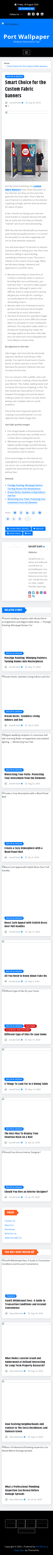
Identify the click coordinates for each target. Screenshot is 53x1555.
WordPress (41, 1546)
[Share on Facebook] (14, 512)
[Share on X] (21, 512)
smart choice (14, 533)
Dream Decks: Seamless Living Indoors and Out (22, 718)
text (29, 533)
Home (7, 63)
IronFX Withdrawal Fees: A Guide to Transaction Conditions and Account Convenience (25, 1304)
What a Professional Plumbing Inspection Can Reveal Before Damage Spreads (22, 1490)
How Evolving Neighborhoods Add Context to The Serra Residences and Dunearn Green (26, 1428)
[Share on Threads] (19, 518)
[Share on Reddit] (7, 518)
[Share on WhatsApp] (33, 512)
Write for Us (10, 1233)
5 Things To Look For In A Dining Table (26, 1084)
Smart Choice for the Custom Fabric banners (27, 66)
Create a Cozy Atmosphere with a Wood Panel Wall (24, 850)
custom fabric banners (19, 528)
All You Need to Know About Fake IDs (26, 976)
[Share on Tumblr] (13, 518)
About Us (9, 1225)
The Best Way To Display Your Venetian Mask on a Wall (21, 1135)
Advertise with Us (13, 1237)
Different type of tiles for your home (26, 1034)
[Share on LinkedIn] (27, 512)
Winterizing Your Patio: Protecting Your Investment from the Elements (25, 776)
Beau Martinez (16, 1313)
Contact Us (10, 1220)
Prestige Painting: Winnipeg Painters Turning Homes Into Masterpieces (26, 660)
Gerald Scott (15, 102)
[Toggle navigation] (26, 52)
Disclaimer (10, 1229)
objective (39, 528)
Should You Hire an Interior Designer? (26, 1192)
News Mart (19, 1550)
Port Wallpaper (26, 36)
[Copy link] (27, 518)
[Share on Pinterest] (39, 512)
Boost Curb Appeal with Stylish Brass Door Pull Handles (26, 925)
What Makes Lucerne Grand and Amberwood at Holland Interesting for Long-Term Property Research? (25, 1362)
